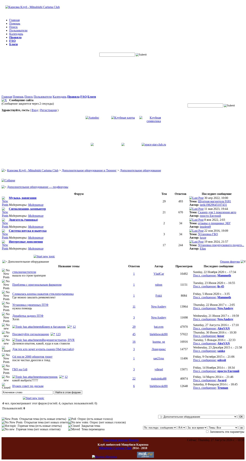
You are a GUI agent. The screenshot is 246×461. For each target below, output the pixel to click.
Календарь (16, 34)
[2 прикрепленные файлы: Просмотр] (27, 376)
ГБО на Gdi (19, 369)
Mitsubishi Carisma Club (115, 448)
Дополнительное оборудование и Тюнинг (89, 170)
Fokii (158, 295)
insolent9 (205, 226)
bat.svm (158, 326)
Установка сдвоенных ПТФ (30, 304)
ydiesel (159, 369)
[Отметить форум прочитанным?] (5, 204)
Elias (203, 248)
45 (133, 334)
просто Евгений (210, 215)
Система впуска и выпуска (28, 230)
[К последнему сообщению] (196, 197)
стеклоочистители (24, 272)
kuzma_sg (159, 341)
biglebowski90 (159, 334)
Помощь (14, 23)
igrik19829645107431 (213, 204)
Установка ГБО (208, 234)
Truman (222, 387)
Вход (35, 110)
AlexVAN (223, 328)
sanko (221, 351)
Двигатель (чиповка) (23, 219)
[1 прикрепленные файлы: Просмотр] (27, 326)
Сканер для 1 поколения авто (217, 212)
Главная (14, 20)
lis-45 (220, 286)
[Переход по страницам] (69, 326)
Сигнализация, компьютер (27, 208)
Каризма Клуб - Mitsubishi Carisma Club (32, 170)
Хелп (15, 319)
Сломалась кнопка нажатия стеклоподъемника (43, 293)
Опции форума (230, 261)
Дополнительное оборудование (140, 170)
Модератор (35, 204)
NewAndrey (158, 306)
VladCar (159, 273)
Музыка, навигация (23, 197)
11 (134, 306)
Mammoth (224, 275)
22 (133, 378)
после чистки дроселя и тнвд (31, 360)
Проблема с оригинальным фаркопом (37, 284)
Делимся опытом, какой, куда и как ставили (41, 343)
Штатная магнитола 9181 (214, 201)
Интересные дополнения (26, 241)
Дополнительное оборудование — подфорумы (37, 187)
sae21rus (158, 358)
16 (133, 341)
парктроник (50, 376)
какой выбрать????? (25, 380)
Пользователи (18, 30)
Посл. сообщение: (205, 275)
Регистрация (48, 110)
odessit (221, 360)
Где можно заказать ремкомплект (34, 297)
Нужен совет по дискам (27, 386)
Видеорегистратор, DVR (58, 340)
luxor (203, 237)
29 (133, 326)
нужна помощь (22, 308)
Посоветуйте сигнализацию (30, 334)
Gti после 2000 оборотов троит (32, 356)
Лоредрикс (159, 349)
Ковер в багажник (54, 326)
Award (221, 380)
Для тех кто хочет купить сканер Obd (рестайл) (43, 349)
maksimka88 (158, 378)
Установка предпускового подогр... (221, 245)
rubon (158, 284)
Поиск (13, 27)
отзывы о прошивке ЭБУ (214, 223)
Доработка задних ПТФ (27, 315)
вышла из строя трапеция (29, 275)
